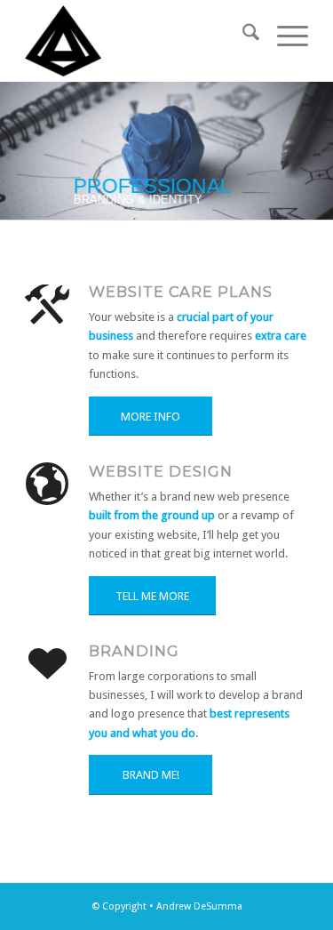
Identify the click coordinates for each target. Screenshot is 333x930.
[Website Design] (47, 484)
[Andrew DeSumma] (138, 41)
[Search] (242, 35)
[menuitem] (242, 35)
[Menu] (283, 35)
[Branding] (47, 664)
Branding (134, 651)
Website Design (161, 471)
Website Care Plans (181, 292)
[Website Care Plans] (47, 305)
